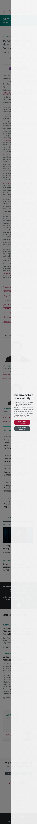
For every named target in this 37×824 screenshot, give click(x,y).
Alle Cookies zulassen (22, 422)
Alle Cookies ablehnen (22, 428)
